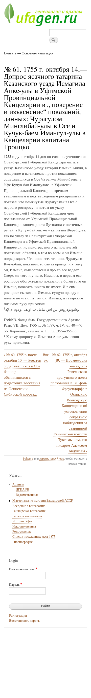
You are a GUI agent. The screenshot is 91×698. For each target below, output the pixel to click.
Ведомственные (27, 495)
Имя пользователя (22, 569)
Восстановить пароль (24, 620)
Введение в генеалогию (29, 506)
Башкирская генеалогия (29, 511)
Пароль (14, 585)
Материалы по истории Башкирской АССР (42, 500)
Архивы (18, 484)
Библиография (22, 542)
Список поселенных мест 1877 (33, 536)
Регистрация (18, 615)
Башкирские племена (27, 516)
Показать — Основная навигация (28, 53)
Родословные (21, 531)
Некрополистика (24, 526)
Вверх (46, 357)
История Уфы (22, 521)
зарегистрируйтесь (51, 458)
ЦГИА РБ (22, 489)
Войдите (28, 458)
